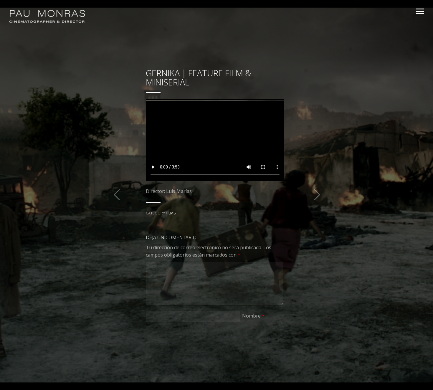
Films (171, 213)
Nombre (253, 316)
